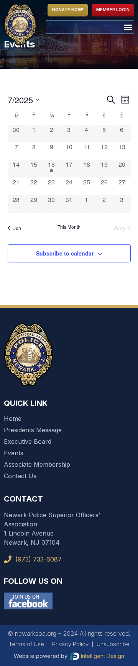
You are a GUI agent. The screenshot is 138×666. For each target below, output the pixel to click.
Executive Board (27, 441)
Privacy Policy (70, 644)
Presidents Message (33, 430)
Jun (17, 228)
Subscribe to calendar (65, 253)
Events (13, 453)
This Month (69, 227)
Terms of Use (26, 644)
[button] (128, 27)
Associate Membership (37, 464)
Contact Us (20, 476)
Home (12, 418)
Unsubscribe (113, 644)
